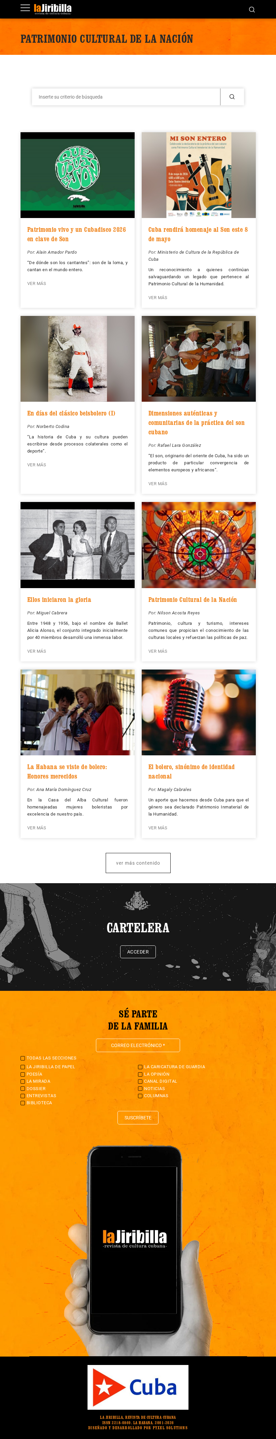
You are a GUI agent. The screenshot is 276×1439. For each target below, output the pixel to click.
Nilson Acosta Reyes (179, 612)
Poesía (34, 1074)
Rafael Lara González (179, 445)
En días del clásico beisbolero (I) (71, 413)
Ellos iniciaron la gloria (59, 600)
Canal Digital (160, 1081)
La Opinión (156, 1074)
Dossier (36, 1088)
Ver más (36, 283)
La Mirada (38, 1081)
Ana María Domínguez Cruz (63, 789)
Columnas (156, 1095)
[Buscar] (252, 9)
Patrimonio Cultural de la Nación (192, 600)
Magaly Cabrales (175, 789)
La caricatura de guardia (174, 1066)
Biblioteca (39, 1102)
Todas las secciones (52, 1057)
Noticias (154, 1088)
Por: (32, 252)
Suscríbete (138, 1117)
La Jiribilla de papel (51, 1066)
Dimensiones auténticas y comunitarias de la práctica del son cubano (196, 422)
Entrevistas (42, 1095)
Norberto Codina (53, 426)
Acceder (138, 952)
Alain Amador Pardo (56, 252)
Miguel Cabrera (51, 612)
